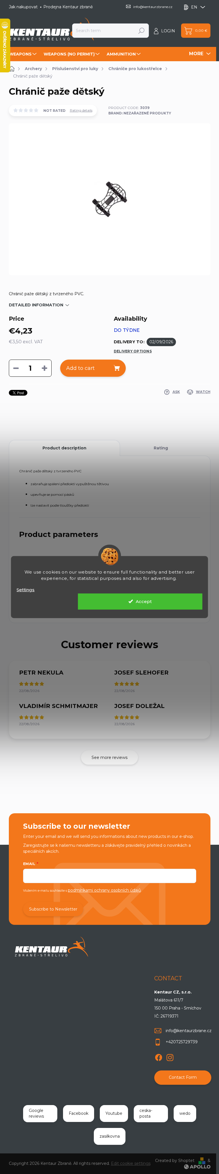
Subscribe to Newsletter (53, 909)
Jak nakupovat (23, 6)
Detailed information (36, 305)
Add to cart (80, 368)
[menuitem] (23, 54)
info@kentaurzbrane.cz (189, 1030)
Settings (26, 590)
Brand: (139, 113)
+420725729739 (182, 1041)
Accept (144, 601)
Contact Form (183, 1077)
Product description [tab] (64, 448)
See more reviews (109, 757)
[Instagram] (170, 1056)
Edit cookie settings (131, 1163)
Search (141, 30)
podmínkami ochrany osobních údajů (104, 890)
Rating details (81, 110)
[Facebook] (158, 1056)
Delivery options (133, 351)
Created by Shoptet (174, 1160)
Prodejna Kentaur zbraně (68, 6)
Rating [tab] (161, 448)
